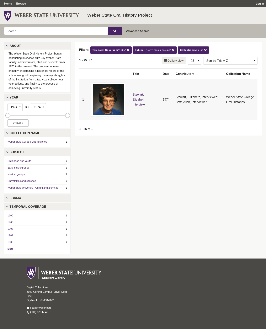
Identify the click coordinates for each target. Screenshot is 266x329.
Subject (17, 152)
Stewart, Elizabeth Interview (139, 99)
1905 (10, 215)
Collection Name (25, 133)
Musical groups (16, 174)
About (15, 45)
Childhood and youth (19, 161)
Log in (260, 3)
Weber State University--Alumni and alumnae (32, 187)
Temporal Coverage (28, 206)
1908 (10, 235)
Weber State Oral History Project (119, 15)
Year (14, 97)
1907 (10, 228)
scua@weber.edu (40, 307)
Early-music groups (18, 167)
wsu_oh (192, 50)
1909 (10, 242)
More (10, 248)
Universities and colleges (21, 181)
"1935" (109, 50)
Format (16, 198)
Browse (21, 3)
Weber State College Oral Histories (27, 141)
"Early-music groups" (153, 50)
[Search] (115, 31)
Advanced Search (137, 31)
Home (8, 3)
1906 (10, 222)
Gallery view (175, 60)
